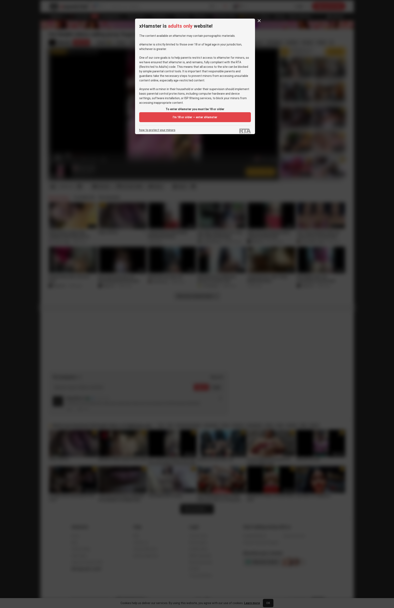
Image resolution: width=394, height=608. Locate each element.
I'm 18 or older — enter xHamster (195, 117)
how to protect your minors (157, 130)
